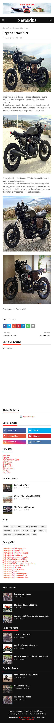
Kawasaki (7, 531)
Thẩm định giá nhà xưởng (13, 569)
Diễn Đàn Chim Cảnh (11, 460)
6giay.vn (6, 458)
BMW (6, 527)
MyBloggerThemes (27, 719)
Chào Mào (7, 464)
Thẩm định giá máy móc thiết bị (15, 553)
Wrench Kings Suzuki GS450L (27, 496)
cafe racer (7, 535)
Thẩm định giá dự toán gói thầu (15, 561)
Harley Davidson (31, 527)
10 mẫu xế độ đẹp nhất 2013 (25, 605)
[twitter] (39, 430)
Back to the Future (22, 485)
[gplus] (14, 436)
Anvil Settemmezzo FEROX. (26, 675)
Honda (43, 527)
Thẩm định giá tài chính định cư (15, 574)
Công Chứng (8, 468)
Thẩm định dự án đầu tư (12, 555)
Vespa (33, 531)
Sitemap (19, 711)
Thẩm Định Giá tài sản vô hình (15, 559)
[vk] (39, 442)
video (34, 535)
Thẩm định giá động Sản (13, 551)
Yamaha (42, 531)
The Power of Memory (24, 507)
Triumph (11, 28)
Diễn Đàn (6, 456)
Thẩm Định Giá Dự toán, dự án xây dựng (19, 563)
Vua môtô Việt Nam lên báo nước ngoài (31, 616)
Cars (12, 527)
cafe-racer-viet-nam (22, 535)
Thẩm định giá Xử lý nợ (12, 567)
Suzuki (16, 531)
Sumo (6, 38)
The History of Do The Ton (18, 714)
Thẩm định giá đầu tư (11, 571)
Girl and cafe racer (22, 594)
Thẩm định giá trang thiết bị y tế (15, 565)
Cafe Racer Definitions (38, 714)
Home (5, 28)
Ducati (20, 527)
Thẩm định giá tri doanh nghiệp (15, 557)
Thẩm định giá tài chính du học (15, 578)
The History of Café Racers (34, 711)
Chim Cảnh (7, 462)
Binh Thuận (7, 466)
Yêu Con (6, 470)
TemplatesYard (28, 718)
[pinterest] (39, 436)
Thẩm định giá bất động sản (14, 549)
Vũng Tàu (6, 472)
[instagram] (14, 442)
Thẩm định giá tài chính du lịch (15, 576)
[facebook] (14, 430)
